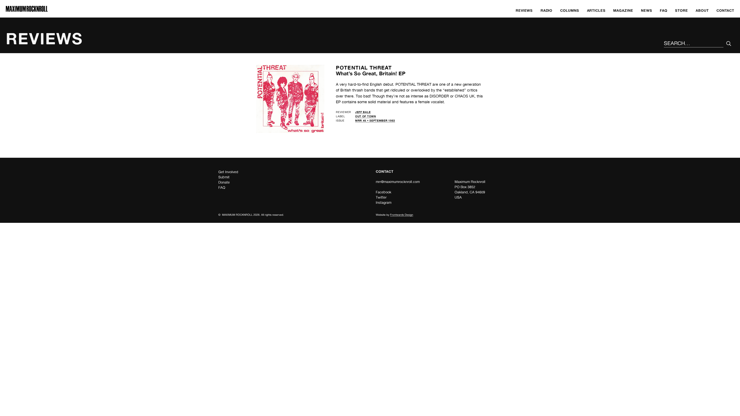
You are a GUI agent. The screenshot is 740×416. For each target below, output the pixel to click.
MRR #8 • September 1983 (375, 120)
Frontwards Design (401, 214)
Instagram (383, 202)
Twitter (381, 197)
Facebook (383, 192)
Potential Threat (364, 68)
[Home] (26, 10)
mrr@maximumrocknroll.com (398, 182)
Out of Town (365, 116)
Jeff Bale (363, 112)
